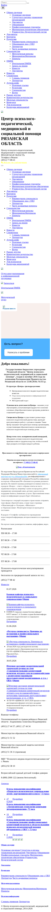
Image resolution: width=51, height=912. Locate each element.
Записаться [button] (9, 283)
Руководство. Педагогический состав (29, 32)
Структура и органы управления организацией (20, 851)
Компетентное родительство (20, 97)
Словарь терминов (20, 78)
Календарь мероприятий (18, 107)
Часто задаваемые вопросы (24, 49)
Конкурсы (11, 102)
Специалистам (13, 51)
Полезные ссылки (20, 85)
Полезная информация (10, 896)
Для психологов (14, 105)
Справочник (12, 75)
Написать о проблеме (19, 352)
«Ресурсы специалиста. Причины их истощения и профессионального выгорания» (24, 633)
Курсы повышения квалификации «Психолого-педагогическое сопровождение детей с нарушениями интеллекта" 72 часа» (28, 791)
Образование (18, 24)
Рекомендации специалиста (25, 41)
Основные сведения (21, 15)
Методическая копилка (22, 54)
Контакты (11, 37)
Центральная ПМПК (21, 63)
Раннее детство (14, 95)
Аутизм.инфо (13, 83)
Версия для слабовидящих (15, 162)
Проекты (16, 58)
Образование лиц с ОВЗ (23, 44)
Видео (15, 92)
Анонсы (5, 783)
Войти (4, 5)
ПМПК (10, 61)
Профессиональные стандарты (26, 27)
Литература (17, 46)
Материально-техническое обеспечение (30, 29)
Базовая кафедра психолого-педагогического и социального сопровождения (22, 596)
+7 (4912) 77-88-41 (30, 462)
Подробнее (12, 621)
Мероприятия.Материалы (24, 56)
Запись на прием (19, 66)
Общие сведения (14, 12)
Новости (16, 68)
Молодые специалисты (17, 100)
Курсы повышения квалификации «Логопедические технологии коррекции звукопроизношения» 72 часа (26, 806)
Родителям (11, 39)
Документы (17, 22)
